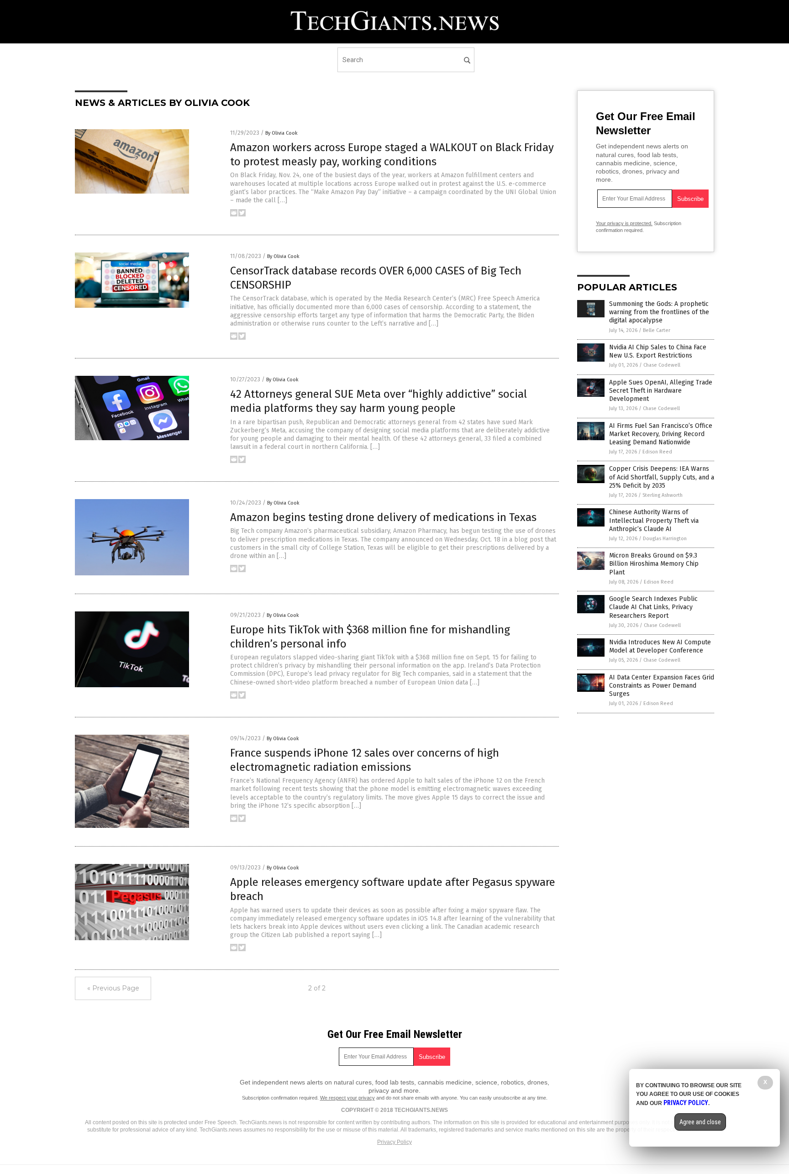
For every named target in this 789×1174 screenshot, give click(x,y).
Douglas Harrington (665, 539)
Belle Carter (656, 330)
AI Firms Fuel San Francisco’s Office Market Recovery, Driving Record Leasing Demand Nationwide (660, 434)
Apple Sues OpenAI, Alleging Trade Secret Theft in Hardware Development (660, 391)
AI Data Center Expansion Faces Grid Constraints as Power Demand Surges (661, 686)
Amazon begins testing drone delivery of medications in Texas (383, 517)
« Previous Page (113, 988)
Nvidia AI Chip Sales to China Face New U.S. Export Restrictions (657, 351)
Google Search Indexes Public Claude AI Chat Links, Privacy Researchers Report (653, 607)
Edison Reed (657, 452)
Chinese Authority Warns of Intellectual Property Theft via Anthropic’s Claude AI (654, 520)
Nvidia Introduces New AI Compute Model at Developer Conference (660, 646)
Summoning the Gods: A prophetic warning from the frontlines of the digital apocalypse (659, 312)
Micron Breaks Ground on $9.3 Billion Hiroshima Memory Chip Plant (654, 564)
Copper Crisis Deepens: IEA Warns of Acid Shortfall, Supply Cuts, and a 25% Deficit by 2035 (661, 477)
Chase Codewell (661, 365)
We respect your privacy (347, 1097)
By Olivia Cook (281, 133)
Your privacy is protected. (624, 223)
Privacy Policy (394, 1142)
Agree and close (700, 1122)
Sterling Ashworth (662, 495)
